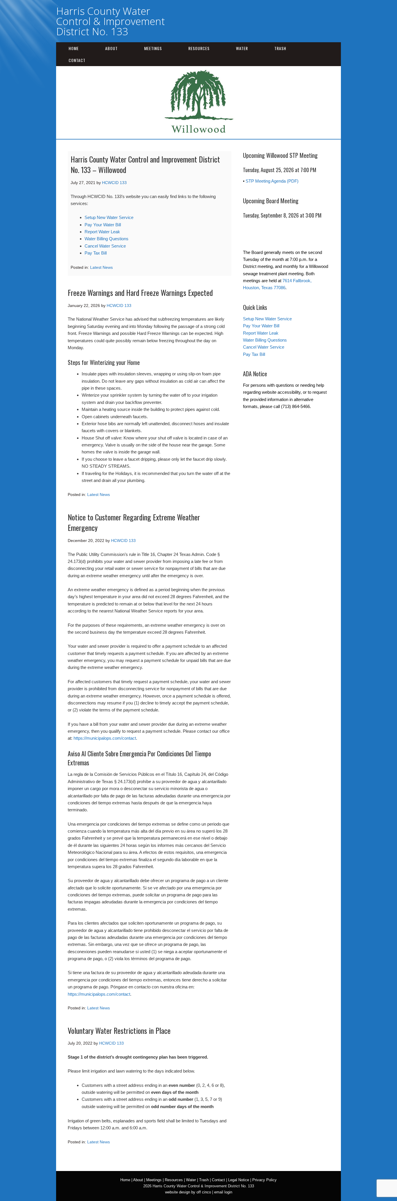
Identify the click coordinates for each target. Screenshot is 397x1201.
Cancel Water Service (105, 245)
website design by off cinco (188, 1192)
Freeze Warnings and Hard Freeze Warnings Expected (140, 292)
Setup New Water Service (109, 217)
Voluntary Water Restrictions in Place (119, 1030)
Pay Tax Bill (96, 252)
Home (74, 48)
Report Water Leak (102, 231)
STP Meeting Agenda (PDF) (272, 181)
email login (223, 1192)
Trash (280, 48)
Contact (77, 60)
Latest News (101, 267)
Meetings (153, 48)
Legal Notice (238, 1180)
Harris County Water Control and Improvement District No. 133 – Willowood (145, 164)
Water (242, 48)
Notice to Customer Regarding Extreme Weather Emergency (134, 522)
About (111, 48)
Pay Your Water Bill (103, 224)
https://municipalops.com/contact (105, 738)
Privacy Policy (264, 1180)
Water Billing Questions (106, 238)
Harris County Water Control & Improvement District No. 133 (110, 21)
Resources (199, 48)
